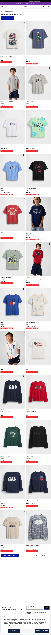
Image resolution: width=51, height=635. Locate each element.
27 (44, 555)
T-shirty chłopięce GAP (9, 11)
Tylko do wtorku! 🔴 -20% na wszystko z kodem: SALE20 (25, 3)
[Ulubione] (46, 6)
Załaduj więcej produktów (10, 555)
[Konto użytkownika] (44, 6)
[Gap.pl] (25, 6)
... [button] (42, 555)
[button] (48, 555)
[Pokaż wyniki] (4, 6)
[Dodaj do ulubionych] (24, 23)
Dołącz (30, 1)
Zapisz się (46, 608)
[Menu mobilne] (2, 6)
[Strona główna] (1, 11)
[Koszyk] (49, 6)
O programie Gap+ (36, 1)
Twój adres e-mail (30, 606)
